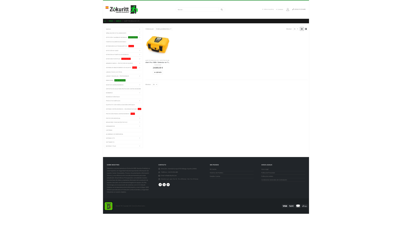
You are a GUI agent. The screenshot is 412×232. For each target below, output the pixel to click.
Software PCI (110, 142)
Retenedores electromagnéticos (119, 46)
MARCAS (108, 29)
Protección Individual (113, 118)
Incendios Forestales (113, 97)
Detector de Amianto (166, 60)
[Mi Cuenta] (288, 10)
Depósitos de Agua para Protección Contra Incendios (123, 89)
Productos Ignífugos (113, 101)
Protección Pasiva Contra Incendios (120, 113)
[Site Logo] (121, 9)
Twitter (164, 184)
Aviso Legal (264, 169)
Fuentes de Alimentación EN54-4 (116, 42)
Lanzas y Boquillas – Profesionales (117, 76)
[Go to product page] (157, 45)
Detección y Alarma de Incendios (121, 37)
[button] (302, 29)
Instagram (168, 184)
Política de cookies (267, 176)
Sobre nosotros (269, 9)
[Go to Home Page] (105, 21)
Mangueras (115, 80)
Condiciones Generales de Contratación (274, 180)
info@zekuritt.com (171, 175)
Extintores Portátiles (118, 59)
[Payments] (295, 206)
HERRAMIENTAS (110, 126)
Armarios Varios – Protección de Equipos (119, 63)
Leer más (159, 72)
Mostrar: (289, 29)
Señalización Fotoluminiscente (116, 33)
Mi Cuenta (213, 169)
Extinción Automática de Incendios (117, 54)
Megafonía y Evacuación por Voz (116, 122)
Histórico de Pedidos (216, 173)
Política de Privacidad (268, 173)
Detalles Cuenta (215, 176)
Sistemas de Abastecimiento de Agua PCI (121, 67)
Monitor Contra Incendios (114, 85)
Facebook (160, 184)
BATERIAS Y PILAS (111, 146)
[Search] (221, 9)
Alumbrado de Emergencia (114, 134)
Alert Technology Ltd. (152, 60)
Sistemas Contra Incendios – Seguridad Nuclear (123, 109)
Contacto (280, 9)
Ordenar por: (149, 29)
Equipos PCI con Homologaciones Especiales (120, 104)
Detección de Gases (112, 50)
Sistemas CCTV (110, 138)
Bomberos (109, 93)
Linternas (109, 130)
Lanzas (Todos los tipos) (114, 72)
